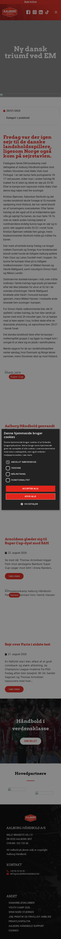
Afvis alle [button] (30, 496)
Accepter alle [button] (30, 488)
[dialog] (30, 469)
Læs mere (27, 455)
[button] (30, 504)
